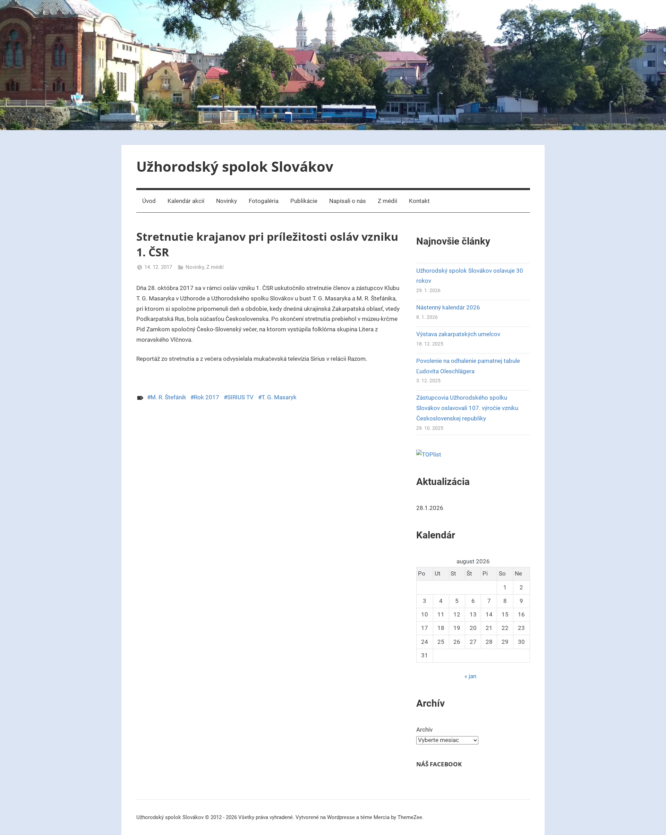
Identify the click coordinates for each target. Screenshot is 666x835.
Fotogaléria (264, 200)
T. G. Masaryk (279, 397)
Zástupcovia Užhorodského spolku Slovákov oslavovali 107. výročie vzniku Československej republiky (467, 408)
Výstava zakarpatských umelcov (458, 334)
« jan (470, 676)
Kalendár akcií (186, 200)
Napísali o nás (347, 200)
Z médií (387, 200)
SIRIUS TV (240, 397)
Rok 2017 (206, 397)
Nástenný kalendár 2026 (448, 307)
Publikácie (303, 200)
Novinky (226, 200)
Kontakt (419, 200)
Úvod (149, 200)
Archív (424, 729)
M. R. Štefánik (168, 397)
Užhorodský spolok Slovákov (234, 166)
